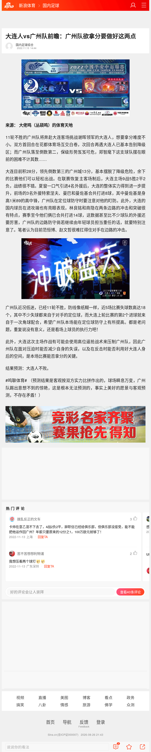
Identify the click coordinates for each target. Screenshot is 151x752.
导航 (67, 722)
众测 (130, 704)
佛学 (108, 704)
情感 (64, 704)
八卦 (42, 704)
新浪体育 (27, 5)
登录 (100, 722)
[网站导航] (144, 5)
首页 (50, 722)
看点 (108, 697)
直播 (42, 697)
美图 (64, 697)
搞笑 (20, 704)
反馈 (84, 722)
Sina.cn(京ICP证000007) (63, 735)
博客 (86, 697)
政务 (130, 697)
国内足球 (51, 5)
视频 (20, 697)
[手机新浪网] (9, 6)
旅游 (86, 704)
